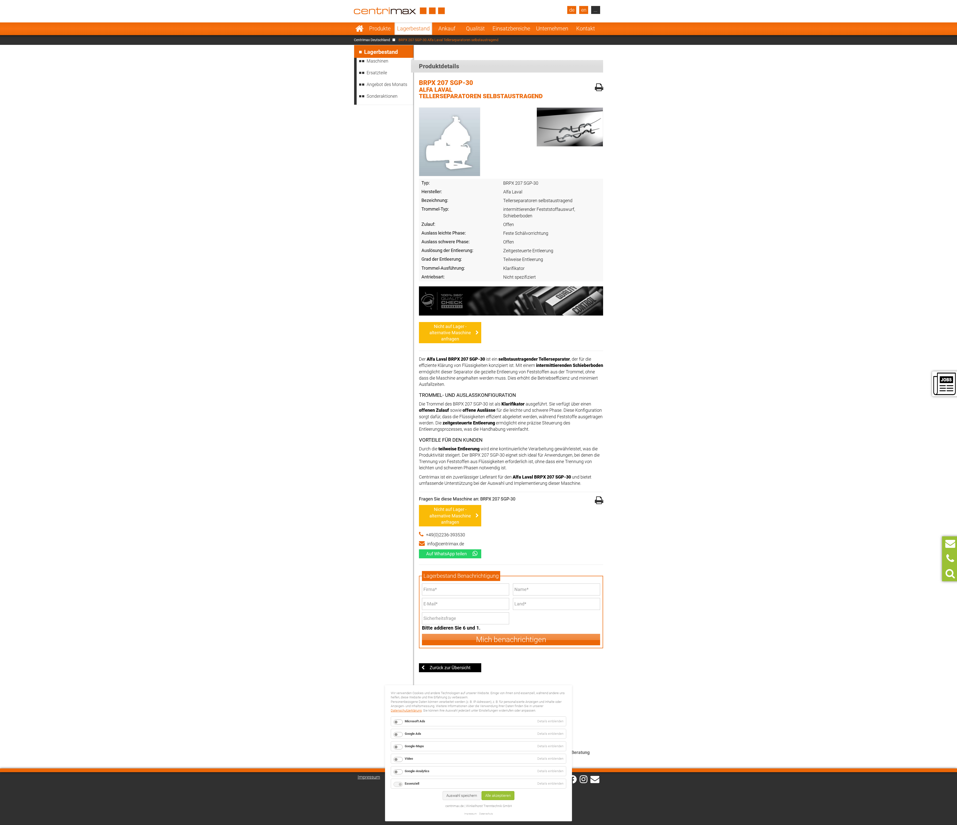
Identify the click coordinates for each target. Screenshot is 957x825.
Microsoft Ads (415, 721)
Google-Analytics (417, 771)
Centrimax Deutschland (372, 40)
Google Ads (413, 734)
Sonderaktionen (382, 96)
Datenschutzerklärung (406, 710)
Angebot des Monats (387, 84)
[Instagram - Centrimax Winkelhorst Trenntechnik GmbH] (583, 779)
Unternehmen (552, 28)
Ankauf (446, 28)
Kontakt (585, 28)
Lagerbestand (413, 28)
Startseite (359, 28)
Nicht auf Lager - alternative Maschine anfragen (450, 332)
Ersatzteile (377, 72)
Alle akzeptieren (498, 795)
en (583, 10)
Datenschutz (486, 813)
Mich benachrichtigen (511, 639)
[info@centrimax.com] (594, 779)
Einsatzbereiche (511, 28)
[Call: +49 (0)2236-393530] (950, 559)
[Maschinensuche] (950, 573)
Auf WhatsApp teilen (446, 553)
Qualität (475, 28)
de (571, 10)
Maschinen (377, 61)
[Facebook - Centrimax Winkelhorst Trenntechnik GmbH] (572, 779)
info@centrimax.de (445, 543)
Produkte (380, 28)
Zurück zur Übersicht (450, 667)
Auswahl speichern (461, 795)
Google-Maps (414, 746)
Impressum (369, 777)
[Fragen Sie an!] (950, 544)
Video (409, 758)
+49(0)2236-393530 (445, 534)
